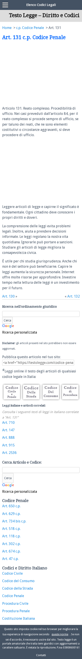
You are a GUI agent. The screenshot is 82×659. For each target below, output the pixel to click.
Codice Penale (13, 596)
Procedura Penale (16, 611)
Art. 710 (8, 423)
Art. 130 (8, 296)
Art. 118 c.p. (11, 536)
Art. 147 (8, 430)
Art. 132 (73, 296)
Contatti (41, 655)
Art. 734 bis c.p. (14, 521)
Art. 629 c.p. (11, 514)
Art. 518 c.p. (11, 529)
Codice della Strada (17, 588)
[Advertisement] (39, 73)
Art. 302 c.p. (11, 544)
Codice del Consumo (18, 581)
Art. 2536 (9, 453)
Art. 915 (8, 445)
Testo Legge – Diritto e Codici (44, 15)
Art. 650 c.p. (11, 506)
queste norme (60, 634)
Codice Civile (12, 573)
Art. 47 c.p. (10, 559)
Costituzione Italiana (18, 618)
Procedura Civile (15, 603)
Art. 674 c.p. (11, 551)
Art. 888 (8, 437)
